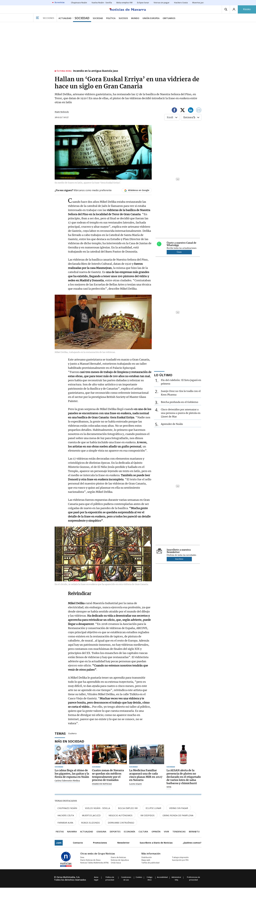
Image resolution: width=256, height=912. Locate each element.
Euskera (72, 733)
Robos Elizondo (90, 822)
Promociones (100, 842)
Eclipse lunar (153, 808)
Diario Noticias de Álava (90, 860)
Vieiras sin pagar (178, 808)
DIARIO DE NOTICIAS (102, 784)
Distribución (146, 857)
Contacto (78, 842)
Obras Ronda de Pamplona (178, 815)
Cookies (139, 877)
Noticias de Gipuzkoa (120, 860)
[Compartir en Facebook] (174, 110)
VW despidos (147, 815)
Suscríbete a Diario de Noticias (156, 842)
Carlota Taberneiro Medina (67, 781)
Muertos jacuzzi (91, 815)
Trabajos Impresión (180, 857)
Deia (82, 857)
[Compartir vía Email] (198, 110)
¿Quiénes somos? (192, 842)
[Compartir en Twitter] (182, 110)
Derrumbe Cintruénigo (121, 822)
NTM (169, 787)
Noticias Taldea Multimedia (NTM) (94, 862)
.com (58, 842)
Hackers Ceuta (65, 815)
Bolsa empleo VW (128, 808)
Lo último (163, 375)
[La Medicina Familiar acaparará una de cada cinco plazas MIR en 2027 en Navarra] (146, 754)
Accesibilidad (162, 877)
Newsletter (123, 842)
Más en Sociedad (69, 741)
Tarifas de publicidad (150, 862)
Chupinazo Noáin (67, 808)
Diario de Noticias (118, 857)
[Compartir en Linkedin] (190, 110)
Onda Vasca (116, 862)
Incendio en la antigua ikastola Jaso (95, 71)
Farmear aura (65, 822)
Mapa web (145, 860)
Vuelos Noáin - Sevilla (97, 808)
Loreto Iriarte (135, 784)
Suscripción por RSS (180, 860)
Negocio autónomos (120, 815)
